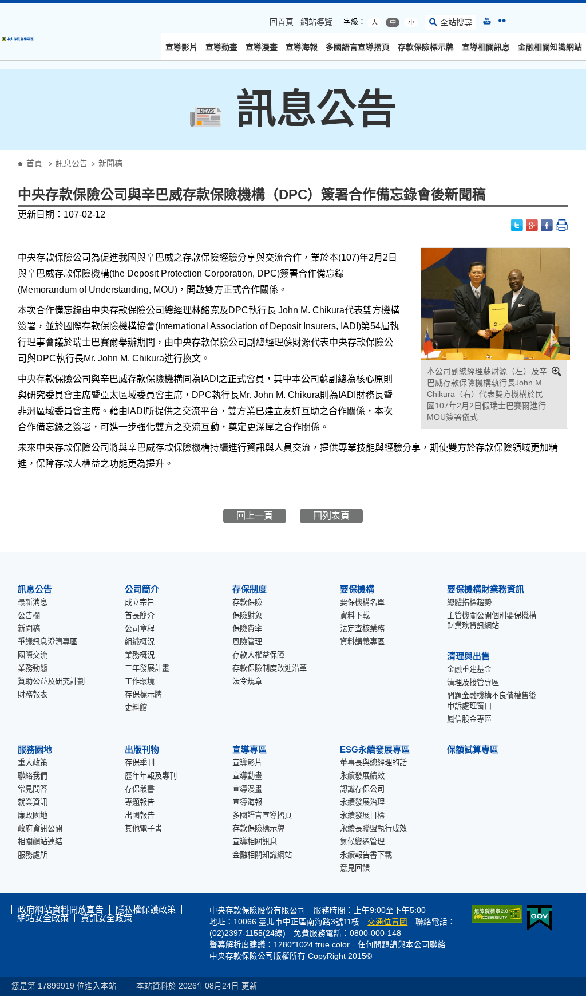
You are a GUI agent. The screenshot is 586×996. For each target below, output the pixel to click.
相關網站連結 (40, 841)
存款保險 (247, 602)
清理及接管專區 (473, 682)
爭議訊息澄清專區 (47, 641)
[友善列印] (562, 225)
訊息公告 (72, 163)
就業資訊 (32, 802)
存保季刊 (140, 762)
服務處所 (32, 855)
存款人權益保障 (258, 655)
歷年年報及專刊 (151, 775)
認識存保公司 (362, 789)
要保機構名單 (362, 602)
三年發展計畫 (147, 668)
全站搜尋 (456, 22)
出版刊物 (142, 749)
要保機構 (357, 589)
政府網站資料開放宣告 (61, 909)
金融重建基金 (469, 669)
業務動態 (32, 668)
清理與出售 (468, 656)
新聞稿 (29, 628)
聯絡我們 (32, 775)
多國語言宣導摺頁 (358, 47)
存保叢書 (140, 789)
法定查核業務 (362, 628)
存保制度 (249, 589)
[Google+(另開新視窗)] (532, 225)
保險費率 (247, 628)
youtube (487, 20)
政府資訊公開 (40, 828)
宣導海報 (302, 47)
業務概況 (140, 655)
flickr (501, 20)
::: (3, 7)
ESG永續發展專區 (375, 749)
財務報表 (32, 694)
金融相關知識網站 (550, 47)
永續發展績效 (362, 775)
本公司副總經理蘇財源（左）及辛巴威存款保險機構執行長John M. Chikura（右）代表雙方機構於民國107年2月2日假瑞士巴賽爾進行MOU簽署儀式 (487, 394)
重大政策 (32, 762)
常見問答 (32, 789)
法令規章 (247, 681)
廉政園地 (32, 815)
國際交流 (32, 655)
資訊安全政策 (106, 918)
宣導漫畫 (262, 47)
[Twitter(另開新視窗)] (517, 225)
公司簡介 (142, 589)
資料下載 (355, 615)
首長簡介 (140, 615)
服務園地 (35, 749)
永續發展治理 (362, 802)
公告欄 (29, 615)
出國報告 (140, 815)
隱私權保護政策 (146, 909)
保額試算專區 (472, 749)
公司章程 (140, 628)
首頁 (34, 163)
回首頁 (282, 21)
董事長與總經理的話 (373, 762)
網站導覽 (316, 21)
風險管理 (247, 641)
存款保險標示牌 (426, 47)
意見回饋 (355, 868)
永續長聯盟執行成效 (373, 828)
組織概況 (140, 641)
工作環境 (140, 681)
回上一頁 (254, 516)
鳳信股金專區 (469, 719)
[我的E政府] (537, 918)
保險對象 (247, 615)
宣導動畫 (221, 47)
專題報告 (140, 802)
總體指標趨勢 (469, 602)
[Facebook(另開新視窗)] (547, 225)
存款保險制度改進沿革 (269, 668)
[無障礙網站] (495, 914)
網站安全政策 (43, 918)
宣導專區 (249, 749)
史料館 (136, 707)
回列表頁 (331, 516)
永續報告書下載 (366, 855)
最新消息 (32, 602)
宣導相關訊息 (486, 47)
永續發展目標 (362, 815)
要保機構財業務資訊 (485, 589)
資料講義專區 (362, 641)
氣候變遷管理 (362, 841)
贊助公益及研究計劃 (51, 681)
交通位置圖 (387, 922)
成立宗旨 (140, 602)
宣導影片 (181, 47)
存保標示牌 (143, 694)
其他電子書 (143, 828)
